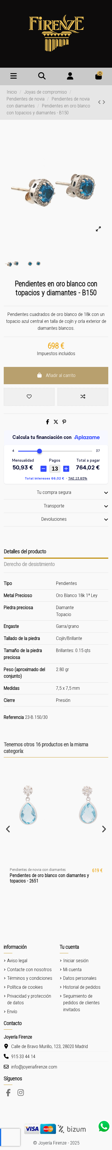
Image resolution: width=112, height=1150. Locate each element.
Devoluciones (54, 519)
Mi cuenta (72, 969)
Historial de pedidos (82, 987)
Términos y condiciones (29, 978)
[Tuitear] (55, 422)
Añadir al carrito (61, 375)
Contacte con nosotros (29, 969)
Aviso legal (17, 960)
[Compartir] (47, 422)
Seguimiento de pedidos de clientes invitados (81, 1003)
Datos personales (79, 978)
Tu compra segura (54, 492)
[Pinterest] (64, 422)
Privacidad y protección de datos (29, 999)
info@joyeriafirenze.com (34, 1067)
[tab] (56, 493)
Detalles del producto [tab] (25, 551)
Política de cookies (25, 987)
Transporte (54, 506)
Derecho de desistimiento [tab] (29, 564)
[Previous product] (100, 102)
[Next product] (103, 102)
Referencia (14, 717)
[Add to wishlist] (29, 397)
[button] (8, 829)
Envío (12, 1011)
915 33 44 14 (23, 1056)
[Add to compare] (82, 397)
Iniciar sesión (75, 960)
